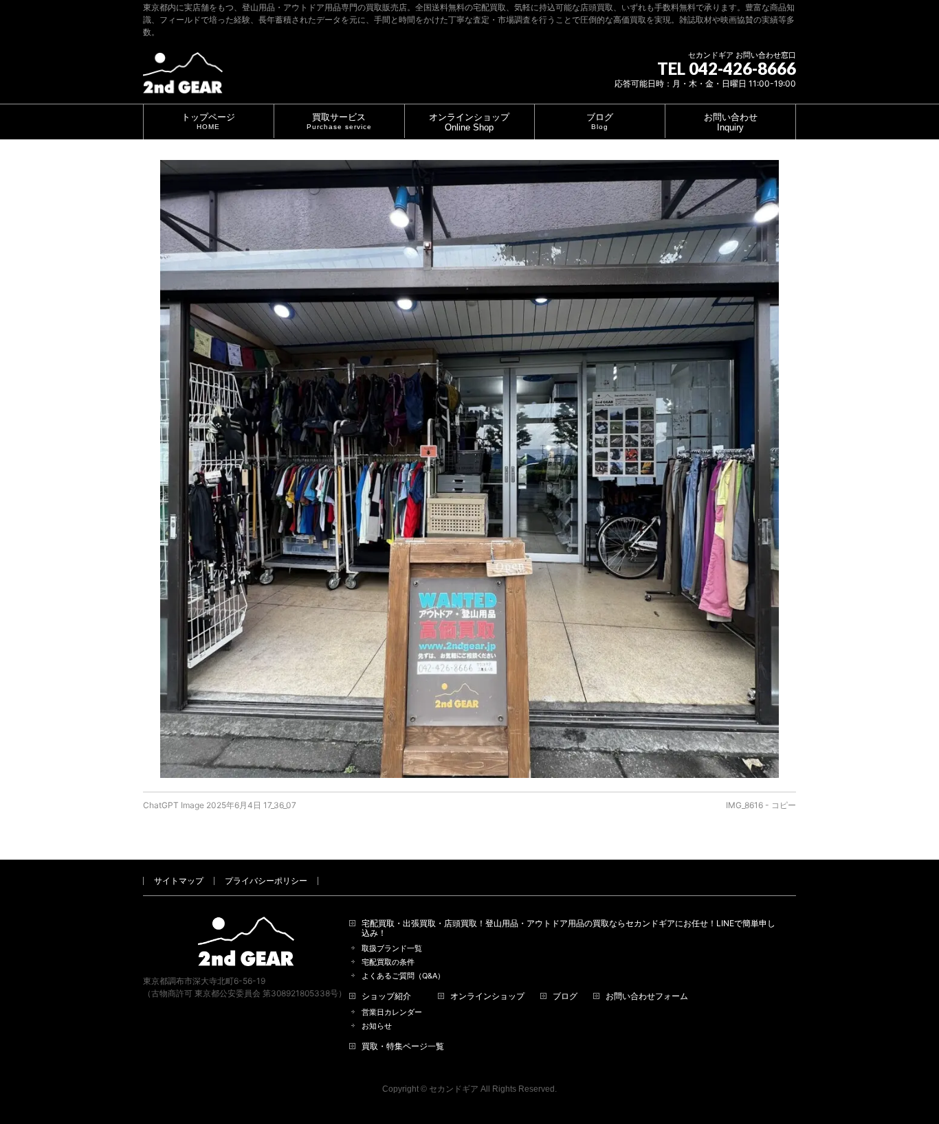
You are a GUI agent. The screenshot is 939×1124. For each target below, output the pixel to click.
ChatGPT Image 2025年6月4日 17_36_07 (219, 805)
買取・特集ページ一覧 (403, 1046)
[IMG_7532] (469, 469)
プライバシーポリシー (266, 880)
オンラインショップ (487, 996)
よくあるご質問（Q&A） (403, 976)
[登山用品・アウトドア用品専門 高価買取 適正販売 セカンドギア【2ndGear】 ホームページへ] (183, 78)
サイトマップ (178, 880)
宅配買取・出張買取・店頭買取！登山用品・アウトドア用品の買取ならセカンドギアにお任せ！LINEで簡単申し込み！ (568, 928)
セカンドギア (453, 1089)
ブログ (565, 996)
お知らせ (377, 1026)
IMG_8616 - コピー (761, 805)
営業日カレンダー (392, 1012)
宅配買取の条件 (388, 962)
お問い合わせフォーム (647, 996)
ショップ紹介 (386, 996)
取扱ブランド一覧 (392, 948)
